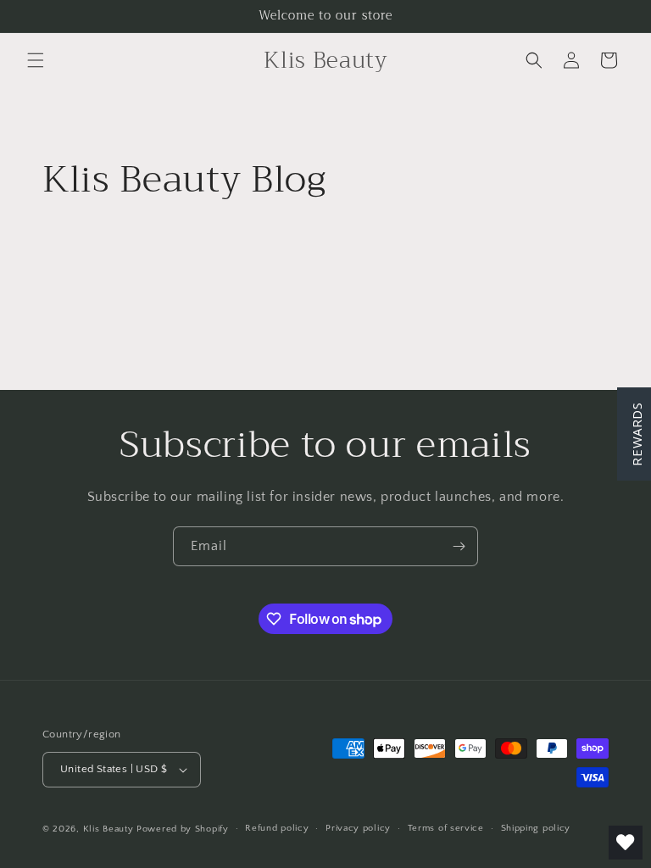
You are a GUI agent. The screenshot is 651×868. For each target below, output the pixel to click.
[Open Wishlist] (626, 843)
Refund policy (277, 828)
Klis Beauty (108, 829)
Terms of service (446, 828)
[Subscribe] (458, 546)
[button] (35, 60)
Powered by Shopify (182, 829)
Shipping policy (536, 828)
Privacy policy (358, 828)
